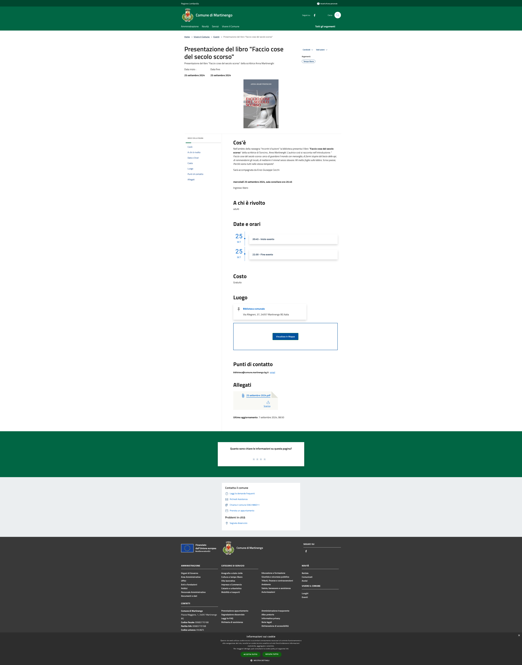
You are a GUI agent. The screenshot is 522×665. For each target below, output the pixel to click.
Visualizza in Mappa (285, 336)
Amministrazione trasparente (275, 610)
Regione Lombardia (190, 3)
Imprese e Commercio (231, 584)
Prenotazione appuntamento (234, 610)
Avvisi (304, 580)
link (287, 648)
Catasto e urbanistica (231, 588)
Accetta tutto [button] (250, 654)
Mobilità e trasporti (230, 592)
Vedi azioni (320, 49)
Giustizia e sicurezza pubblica (275, 576)
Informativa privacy (271, 618)
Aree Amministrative (191, 577)
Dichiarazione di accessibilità (275, 626)
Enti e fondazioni (189, 584)
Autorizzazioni (268, 592)
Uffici (183, 580)
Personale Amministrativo (193, 592)
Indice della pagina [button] (195, 138)
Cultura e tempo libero (232, 577)
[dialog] (261, 649)
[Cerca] (337, 15)
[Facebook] (313, 15)
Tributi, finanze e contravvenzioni (277, 580)
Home (187, 36)
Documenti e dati (189, 596)
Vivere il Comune (202, 36)
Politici (184, 588)
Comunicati (307, 577)
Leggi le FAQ (227, 618)
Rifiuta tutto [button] (271, 654)
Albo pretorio (268, 614)
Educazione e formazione (273, 573)
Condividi (307, 49)
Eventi (216, 36)
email (272, 372)
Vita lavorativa (228, 580)
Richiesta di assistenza (232, 622)
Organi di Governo (189, 573)
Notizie (305, 573)
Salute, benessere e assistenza (276, 588)
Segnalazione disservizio (233, 614)
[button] (260, 660)
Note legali (267, 622)
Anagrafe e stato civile (232, 573)
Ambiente (266, 584)
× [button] (519, 635)
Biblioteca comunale (254, 309)
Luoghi (305, 593)
